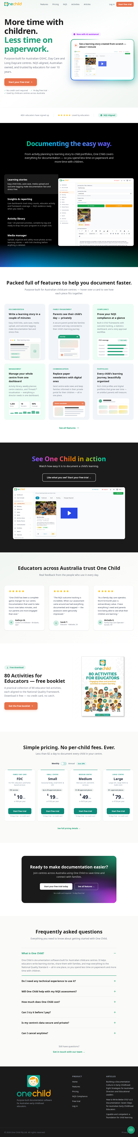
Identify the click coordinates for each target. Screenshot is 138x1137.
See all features (67, 427)
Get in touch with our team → (69, 1051)
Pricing (55, 4)
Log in (112, 4)
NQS (65, 4)
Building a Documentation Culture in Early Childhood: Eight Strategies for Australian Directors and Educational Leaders (120, 1088)
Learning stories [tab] (17, 179)
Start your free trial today (56, 886)
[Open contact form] (131, 1130)
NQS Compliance (79, 1096)
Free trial (76, 1101)
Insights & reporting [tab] (20, 199)
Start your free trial (19, 82)
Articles (87, 4)
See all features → (86, 886)
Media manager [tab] (17, 235)
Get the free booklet (19, 705)
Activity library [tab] (16, 218)
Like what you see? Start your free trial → (69, 477)
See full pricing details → (69, 828)
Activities (75, 4)
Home (74, 1081)
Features (44, 4)
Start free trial (125, 4)
